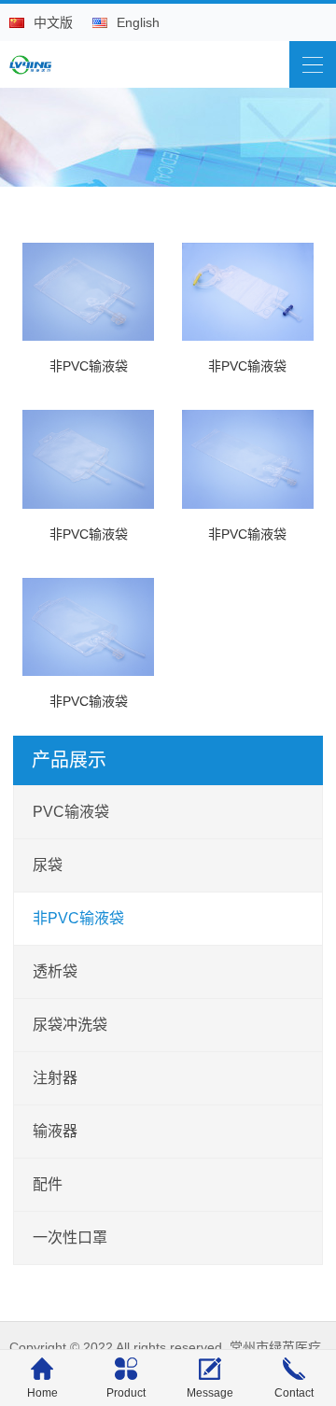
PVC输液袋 (71, 812)
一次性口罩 (70, 1237)
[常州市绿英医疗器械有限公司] (32, 59)
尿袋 (48, 865)
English (138, 22)
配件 (48, 1184)
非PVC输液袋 (78, 918)
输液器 (55, 1131)
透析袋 (55, 971)
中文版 (53, 22)
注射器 (55, 1078)
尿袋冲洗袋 (70, 1025)
